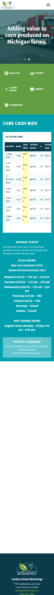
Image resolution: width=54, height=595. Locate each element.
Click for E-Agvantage (27, 341)
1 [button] (25, 59)
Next (48, 36)
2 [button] (29, 59)
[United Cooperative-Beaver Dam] (7, 5)
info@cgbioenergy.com (27, 591)
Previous (6, 36)
